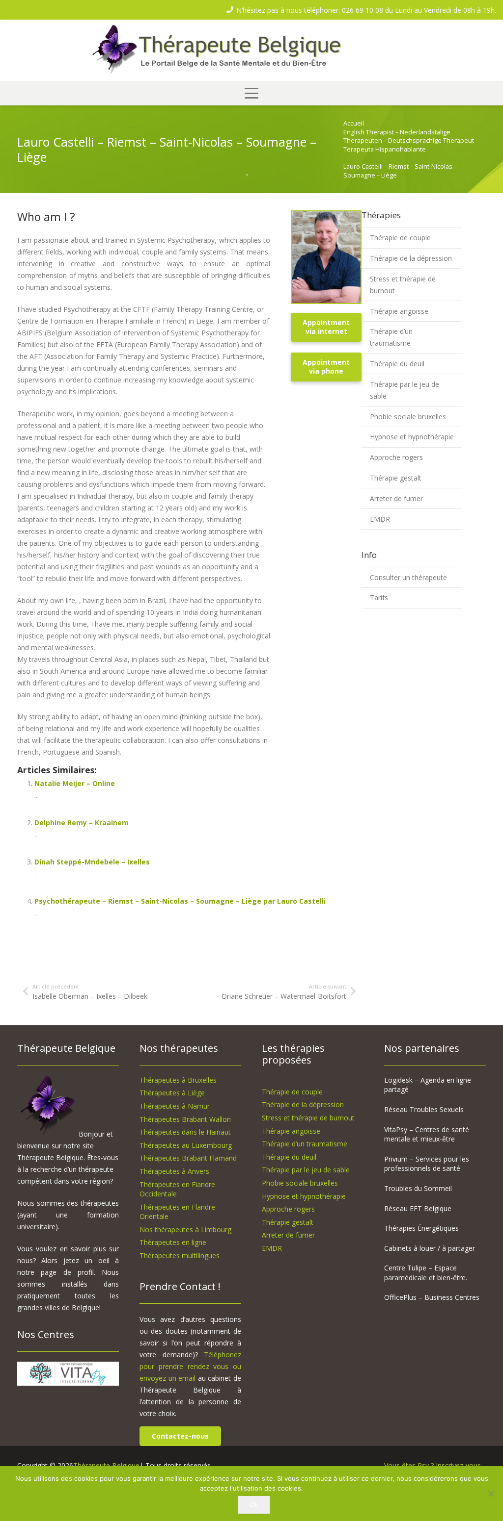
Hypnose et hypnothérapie (412, 436)
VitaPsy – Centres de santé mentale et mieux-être (426, 1134)
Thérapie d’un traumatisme (391, 337)
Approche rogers (396, 457)
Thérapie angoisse (399, 311)
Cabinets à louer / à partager (429, 1248)
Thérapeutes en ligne (173, 1242)
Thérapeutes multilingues (180, 1255)
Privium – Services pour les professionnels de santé (426, 1163)
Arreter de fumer (396, 498)
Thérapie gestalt (395, 477)
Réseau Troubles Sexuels (424, 1109)
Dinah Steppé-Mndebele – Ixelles (92, 861)
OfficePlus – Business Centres (431, 1297)
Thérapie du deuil (397, 363)
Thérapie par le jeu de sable (404, 390)
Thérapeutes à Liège (172, 1092)
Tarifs (379, 597)
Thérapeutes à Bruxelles (178, 1080)
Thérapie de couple (400, 237)
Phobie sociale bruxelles (408, 416)
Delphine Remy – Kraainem (81, 822)
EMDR (380, 519)
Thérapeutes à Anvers (174, 1171)
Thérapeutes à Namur (175, 1106)
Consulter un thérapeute (408, 577)
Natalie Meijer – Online (74, 783)
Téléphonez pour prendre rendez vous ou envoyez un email (190, 1366)
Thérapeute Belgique (106, 1465)
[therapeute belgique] (251, 50)
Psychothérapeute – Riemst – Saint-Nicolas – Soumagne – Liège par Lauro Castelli (180, 901)
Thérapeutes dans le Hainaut (185, 1132)
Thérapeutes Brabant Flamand (188, 1158)
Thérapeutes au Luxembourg (186, 1145)
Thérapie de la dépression (411, 258)
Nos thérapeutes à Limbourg (185, 1229)
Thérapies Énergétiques (421, 1228)
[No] (491, 1493)
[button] (251, 93)
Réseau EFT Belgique (417, 1208)
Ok (254, 1504)
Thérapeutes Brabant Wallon (185, 1119)
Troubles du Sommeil (418, 1188)
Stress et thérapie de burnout (403, 284)
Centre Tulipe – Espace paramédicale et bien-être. (425, 1272)
